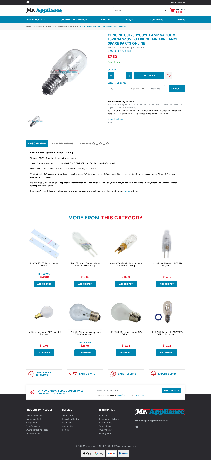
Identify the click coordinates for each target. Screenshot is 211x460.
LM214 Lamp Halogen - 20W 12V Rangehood (166, 264)
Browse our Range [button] (36, 19)
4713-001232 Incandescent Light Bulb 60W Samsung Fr (85, 333)
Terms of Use (105, 426)
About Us (106, 19)
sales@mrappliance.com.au (153, 420)
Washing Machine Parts (37, 430)
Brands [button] (181, 19)
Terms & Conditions (124, 395)
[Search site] (165, 10)
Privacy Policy (139, 395)
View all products (34, 415)
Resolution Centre (70, 419)
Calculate (177, 88)
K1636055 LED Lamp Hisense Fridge (44, 264)
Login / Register (177, 2)
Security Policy (106, 433)
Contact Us (67, 426)
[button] (168, 75)
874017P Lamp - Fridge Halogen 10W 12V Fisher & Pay (85, 264)
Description (37, 143)
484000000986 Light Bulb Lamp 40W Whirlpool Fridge (126, 264)
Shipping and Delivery (109, 419)
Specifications (63, 143)
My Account (67, 422)
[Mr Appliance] (44, 10)
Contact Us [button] (156, 19)
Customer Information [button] (74, 19)
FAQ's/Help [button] (130, 19)
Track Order (67, 415)
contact (127, 191)
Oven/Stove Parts (34, 426)
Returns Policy (105, 422)
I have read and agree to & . (121, 395)
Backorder (44, 352)
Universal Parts (33, 433)
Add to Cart (149, 75)
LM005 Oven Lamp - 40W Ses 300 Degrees (44, 333)
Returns (65, 430)
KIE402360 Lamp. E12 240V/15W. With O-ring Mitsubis (167, 333)
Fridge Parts (31, 422)
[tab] (37, 143)
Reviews (86, 143)
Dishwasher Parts (34, 419)
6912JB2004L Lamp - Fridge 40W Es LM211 (126, 333)
